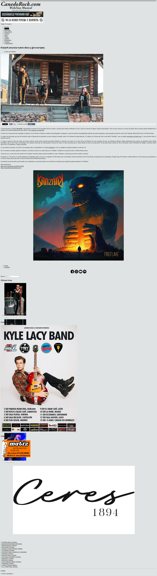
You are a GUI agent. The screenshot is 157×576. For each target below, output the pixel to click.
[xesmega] (7, 553)
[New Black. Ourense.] (8, 547)
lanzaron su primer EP (37, 130)
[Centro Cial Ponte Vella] (9, 566)
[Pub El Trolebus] (8, 550)
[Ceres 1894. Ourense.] (74, 540)
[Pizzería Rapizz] (9, 545)
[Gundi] (9, 565)
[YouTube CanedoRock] (80, 273)
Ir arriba (3, 570)
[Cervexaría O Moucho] (11, 557)
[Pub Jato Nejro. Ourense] (8, 555)
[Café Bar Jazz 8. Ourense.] (9, 542)
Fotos (6, 35)
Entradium (52, 147)
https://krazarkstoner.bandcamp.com (11, 168)
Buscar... (3, 276)
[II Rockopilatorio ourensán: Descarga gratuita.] (22, 16)
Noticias (6, 28)
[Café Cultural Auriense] (11, 561)
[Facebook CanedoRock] (72, 273)
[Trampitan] (7, 563)
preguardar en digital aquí (134, 136)
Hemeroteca (7, 40)
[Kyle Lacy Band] (39, 432)
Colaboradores (8, 43)
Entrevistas (7, 30)
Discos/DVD (8, 32)
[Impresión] (7, 558)
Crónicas (6, 33)
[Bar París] (7, 560)
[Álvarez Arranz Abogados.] (12, 548)
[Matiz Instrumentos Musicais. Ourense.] (16, 458)
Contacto (7, 42)
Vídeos (6, 37)
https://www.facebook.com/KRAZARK (12, 166)
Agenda (6, 38)
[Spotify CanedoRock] (85, 273)
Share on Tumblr (31, 124)
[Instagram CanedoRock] (76, 273)
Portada (6, 27)
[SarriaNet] (11, 544)
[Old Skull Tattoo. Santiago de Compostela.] (14, 552)
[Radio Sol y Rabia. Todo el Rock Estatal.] (22, 22)
